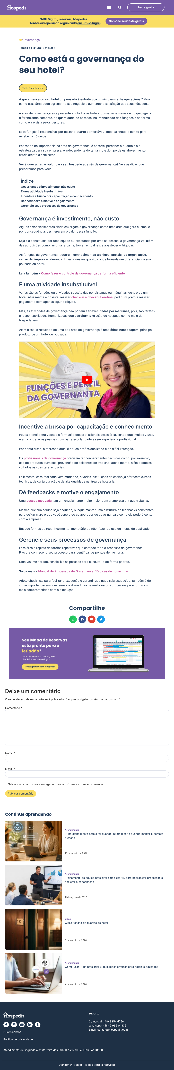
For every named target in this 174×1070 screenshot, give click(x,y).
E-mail (10, 768)
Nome (10, 753)
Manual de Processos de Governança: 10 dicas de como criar (83, 571)
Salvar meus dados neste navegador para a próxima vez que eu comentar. (56, 784)
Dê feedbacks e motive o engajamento (47, 201)
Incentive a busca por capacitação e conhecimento (57, 196)
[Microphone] (37, 1024)
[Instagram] (14, 1024)
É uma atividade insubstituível (42, 191)
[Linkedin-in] (29, 1024)
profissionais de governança (45, 458)
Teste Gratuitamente (33, 88)
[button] (109, 7)
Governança (31, 40)
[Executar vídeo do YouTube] (87, 380)
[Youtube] (22, 1024)
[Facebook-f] (6, 1024)
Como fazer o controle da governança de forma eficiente (83, 273)
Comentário (13, 708)
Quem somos (12, 1032)
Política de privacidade (18, 1039)
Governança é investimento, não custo (48, 186)
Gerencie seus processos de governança (49, 205)
